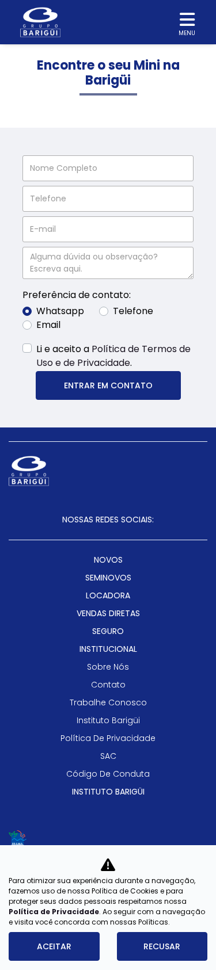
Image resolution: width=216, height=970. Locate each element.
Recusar (161, 946)
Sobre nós (108, 667)
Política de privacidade (108, 738)
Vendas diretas (108, 613)
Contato (108, 684)
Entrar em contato (108, 385)
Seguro (108, 631)
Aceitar (54, 946)
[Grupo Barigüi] (40, 22)
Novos (108, 560)
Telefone (133, 311)
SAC (108, 756)
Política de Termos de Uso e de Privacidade (113, 355)
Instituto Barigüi (108, 720)
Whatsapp (60, 311)
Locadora (108, 595)
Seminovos (108, 577)
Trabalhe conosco (108, 702)
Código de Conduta (108, 774)
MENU (187, 33)
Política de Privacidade (54, 911)
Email (48, 324)
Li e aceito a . (113, 355)
